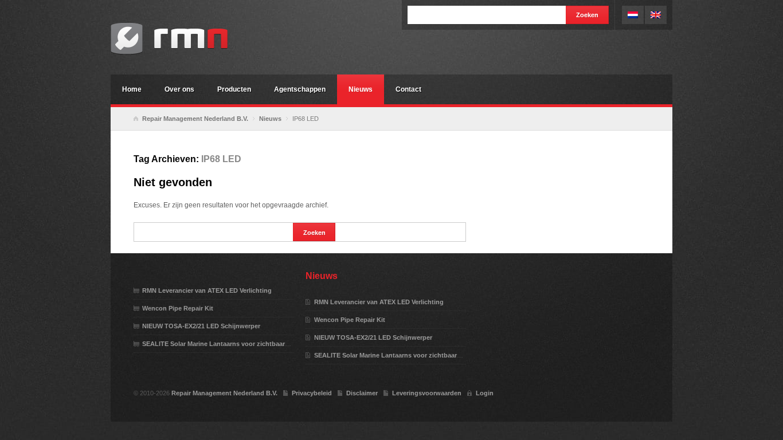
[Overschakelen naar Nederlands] (633, 15)
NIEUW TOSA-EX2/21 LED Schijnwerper (201, 326)
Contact (408, 89)
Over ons (179, 89)
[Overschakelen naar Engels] (656, 15)
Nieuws (361, 89)
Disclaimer (362, 393)
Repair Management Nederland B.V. (197, 38)
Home (132, 89)
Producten (234, 89)
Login (485, 393)
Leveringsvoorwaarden (426, 393)
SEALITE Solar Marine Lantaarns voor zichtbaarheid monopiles (237, 343)
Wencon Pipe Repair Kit (177, 308)
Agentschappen (300, 89)
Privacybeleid (312, 393)
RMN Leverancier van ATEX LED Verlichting (207, 290)
